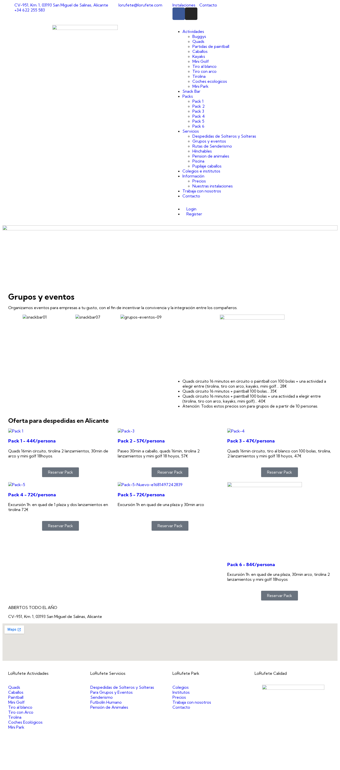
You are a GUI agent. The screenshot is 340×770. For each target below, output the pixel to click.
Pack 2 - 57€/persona (141, 441)
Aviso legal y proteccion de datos (164, 765)
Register (193, 213)
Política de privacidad (215, 765)
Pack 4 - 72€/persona (32, 495)
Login (190, 208)
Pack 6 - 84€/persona (251, 564)
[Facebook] (178, 13)
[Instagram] (191, 13)
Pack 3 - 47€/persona (251, 441)
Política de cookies (252, 765)
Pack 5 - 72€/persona (141, 495)
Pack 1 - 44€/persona (32, 441)
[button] (13, 317)
